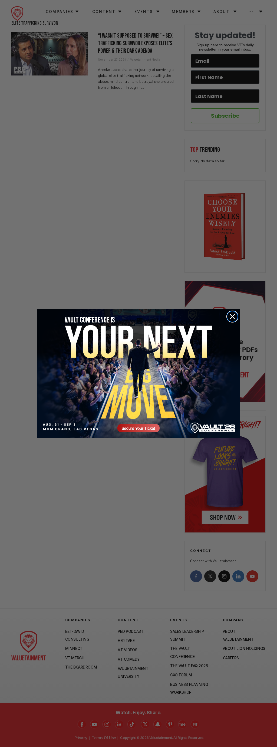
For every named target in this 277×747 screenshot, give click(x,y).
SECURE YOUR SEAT (138, 373)
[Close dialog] (232, 316)
